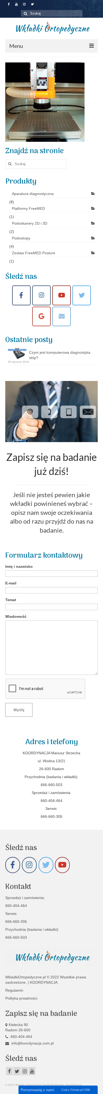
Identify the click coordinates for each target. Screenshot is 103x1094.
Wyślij (18, 710)
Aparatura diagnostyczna (33, 194)
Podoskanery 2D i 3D (29, 223)
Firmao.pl (76, 1089)
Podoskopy (21, 238)
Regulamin (14, 990)
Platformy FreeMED (28, 208)
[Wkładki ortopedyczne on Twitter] (46, 865)
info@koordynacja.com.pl (32, 1043)
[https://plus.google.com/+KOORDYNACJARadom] (41, 316)
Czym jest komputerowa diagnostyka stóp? (59, 355)
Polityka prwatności (21, 998)
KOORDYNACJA (44, 982)
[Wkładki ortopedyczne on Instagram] (41, 295)
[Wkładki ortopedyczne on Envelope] (61, 316)
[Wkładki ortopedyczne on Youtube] (61, 295)
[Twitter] (81, 295)
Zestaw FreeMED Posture (33, 253)
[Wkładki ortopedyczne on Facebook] (21, 295)
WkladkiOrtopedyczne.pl (26, 977)
